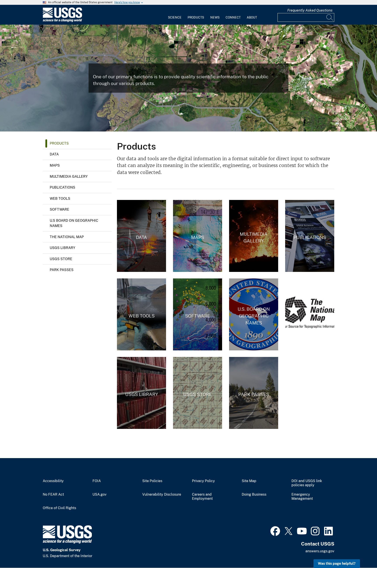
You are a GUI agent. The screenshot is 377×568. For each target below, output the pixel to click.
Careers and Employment (202, 497)
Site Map (249, 481)
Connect (233, 17)
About (252, 17)
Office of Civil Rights (59, 508)
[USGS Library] (141, 393)
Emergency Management (302, 497)
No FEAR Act (53, 494)
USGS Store (61, 259)
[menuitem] (175, 14)
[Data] (141, 236)
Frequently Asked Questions (309, 10)
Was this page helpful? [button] (337, 563)
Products (196, 17)
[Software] (197, 314)
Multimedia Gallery (69, 176)
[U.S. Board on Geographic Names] (253, 314)
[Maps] (197, 236)
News (214, 17)
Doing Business (254, 494)
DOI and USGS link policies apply (306, 483)
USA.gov (99, 494)
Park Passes (62, 270)
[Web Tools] (141, 314)
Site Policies (152, 481)
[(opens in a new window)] (275, 530)
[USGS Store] (197, 393)
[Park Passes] (253, 393)
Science (175, 17)
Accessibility (53, 481)
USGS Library (62, 248)
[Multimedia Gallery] (253, 236)
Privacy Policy (203, 481)
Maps (55, 165)
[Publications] (309, 236)
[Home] (62, 21)
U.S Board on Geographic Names (74, 223)
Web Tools (60, 198)
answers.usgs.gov (319, 551)
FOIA (97, 481)
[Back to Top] (361, 552)
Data (54, 154)
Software (59, 209)
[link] (309, 314)
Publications (62, 187)
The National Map (67, 237)
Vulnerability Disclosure (161, 494)
